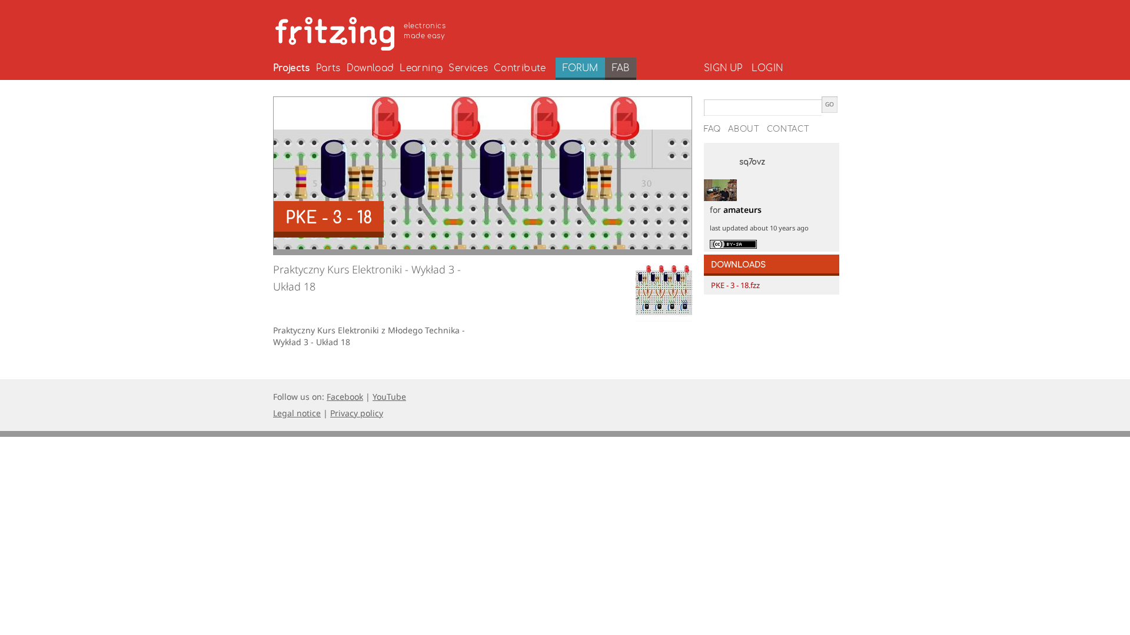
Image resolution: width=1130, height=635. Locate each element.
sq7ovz (752, 162)
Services (468, 68)
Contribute (520, 68)
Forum (581, 68)
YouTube (389, 396)
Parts (328, 68)
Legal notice (297, 413)
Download (370, 68)
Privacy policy (356, 413)
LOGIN (767, 68)
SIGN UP (723, 68)
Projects (291, 68)
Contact (788, 129)
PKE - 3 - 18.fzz (735, 285)
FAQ (712, 129)
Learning (421, 68)
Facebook (345, 396)
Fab (620, 68)
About (744, 129)
